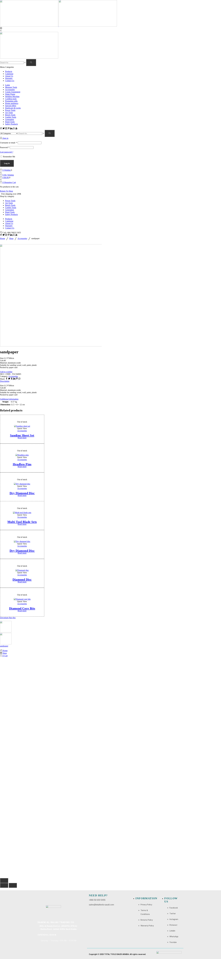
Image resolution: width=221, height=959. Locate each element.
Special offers (10, 106)
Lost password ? (6, 152)
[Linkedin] (11, 129)
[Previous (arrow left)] (4, 885)
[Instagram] (6, 129)
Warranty (9, 78)
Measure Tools (11, 87)
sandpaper (4, 646)
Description (4, 381)
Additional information (9, 399)
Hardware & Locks (13, 108)
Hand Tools (10, 122)
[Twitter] (4, 129)
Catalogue (9, 74)
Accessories (10, 89)
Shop (11, 238)
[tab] (110, 381)
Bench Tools (10, 115)
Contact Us (9, 81)
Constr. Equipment (12, 92)
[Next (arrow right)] (13, 885)
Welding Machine (12, 96)
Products (8, 71)
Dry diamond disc (22, 493)
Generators (9, 119)
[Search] (31, 62)
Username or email (8, 143)
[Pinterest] (9, 129)
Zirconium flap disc (8, 618)
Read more (22, 438)
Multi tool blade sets (22, 521)
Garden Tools (10, 117)
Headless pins (22, 464)
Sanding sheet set (22, 435)
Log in (7, 163)
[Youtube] (16, 129)
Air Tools (9, 112)
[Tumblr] (12, 379)
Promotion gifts (11, 101)
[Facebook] (1, 129)
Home (2, 238)
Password (4, 147)
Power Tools (10, 110)
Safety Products (11, 124)
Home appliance (11, 103)
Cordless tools (10, 99)
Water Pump (10, 94)
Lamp (7, 85)
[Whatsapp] (14, 129)
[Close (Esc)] (4, 880)
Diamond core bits (22, 608)
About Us (9, 76)
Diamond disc (22, 579)
